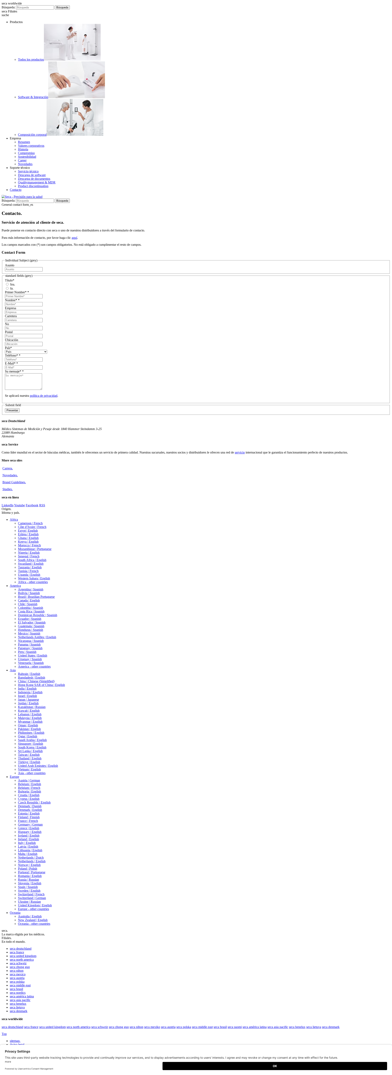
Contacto (15, 189)
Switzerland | (31, 894)
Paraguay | (30, 648)
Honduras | (30, 629)
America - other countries (34, 666)
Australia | (30, 916)
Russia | (28, 879)
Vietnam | (29, 769)
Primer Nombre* (17, 292)
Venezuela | (31, 663)
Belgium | (29, 784)
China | (36, 681)
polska (17, 981)
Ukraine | (29, 901)
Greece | (28, 828)
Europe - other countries (33, 909)
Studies (7, 489)
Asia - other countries (32, 773)
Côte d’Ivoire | (32, 527)
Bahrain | (29, 674)
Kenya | (28, 541)
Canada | (29, 600)
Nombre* (12, 300)
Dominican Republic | (37, 615)
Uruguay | (30, 659)
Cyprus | (28, 798)
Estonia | (29, 813)
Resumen (24, 142)
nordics (18, 992)
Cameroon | (30, 523)
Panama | (29, 644)
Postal (9, 332)
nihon (16, 970)
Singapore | (30, 743)
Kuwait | (29, 710)
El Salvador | (32, 622)
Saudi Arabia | (32, 740)
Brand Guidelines (14, 482)
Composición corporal (32, 134)
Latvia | (28, 846)
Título (9, 280)
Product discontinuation (33, 186)
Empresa (10, 308)
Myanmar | (30, 721)
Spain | (28, 887)
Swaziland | (30, 563)
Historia (23, 149)
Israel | (27, 696)
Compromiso (26, 153)
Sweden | (29, 890)
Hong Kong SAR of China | (41, 685)
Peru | (27, 652)
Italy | (27, 843)
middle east (20, 985)
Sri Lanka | (30, 751)
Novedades (25, 164)
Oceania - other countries (34, 923)
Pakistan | (29, 729)
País (8, 348)
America (15, 585)
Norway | (29, 865)
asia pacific (20, 1000)
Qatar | (27, 736)
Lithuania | (30, 850)
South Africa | (32, 560)
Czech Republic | (34, 802)
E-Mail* (11, 363)
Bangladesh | (31, 677)
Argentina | (30, 589)
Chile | (27, 604)
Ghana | (28, 538)
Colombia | (30, 607)
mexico (18, 974)
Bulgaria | (29, 791)
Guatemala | (31, 626)
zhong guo (20, 967)
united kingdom (23, 956)
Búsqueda (62, 7)
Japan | (28, 699)
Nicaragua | (31, 641)
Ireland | (28, 839)
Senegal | (28, 556)
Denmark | (29, 806)
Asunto (9, 265)
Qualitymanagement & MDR (37, 182)
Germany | (30, 824)
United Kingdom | (35, 905)
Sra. (12, 284)
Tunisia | (28, 571)
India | (27, 688)
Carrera (7, 468)
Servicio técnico (28, 171)
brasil (16, 989)
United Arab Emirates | (38, 765)
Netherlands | (31, 857)
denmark (18, 1011)
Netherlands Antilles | (37, 637)
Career (22, 160)
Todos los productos (31, 59)
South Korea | (32, 747)
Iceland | (28, 835)
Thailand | (29, 758)
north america (22, 959)
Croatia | (28, 795)
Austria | (29, 780)
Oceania (15, 912)
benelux (18, 1003)
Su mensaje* (14, 371)
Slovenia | (29, 883)
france (17, 952)
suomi (235, 1027)
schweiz (18, 963)
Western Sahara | (34, 578)
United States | (32, 655)
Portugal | (31, 872)
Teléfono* (12, 355)
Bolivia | (29, 593)
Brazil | (36, 596)
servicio (240, 452)
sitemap (15, 1041)
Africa (14, 519)
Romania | (30, 876)
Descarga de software (32, 175)
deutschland (20, 948)
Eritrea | (28, 534)
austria (17, 978)
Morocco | (29, 545)
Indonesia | (30, 692)
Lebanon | (29, 714)
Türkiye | (29, 762)
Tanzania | (30, 567)
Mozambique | (34, 549)
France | (28, 821)
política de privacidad (43, 395)
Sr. (11, 288)
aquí (74, 237)
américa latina (22, 996)
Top (4, 1034)
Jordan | (28, 703)
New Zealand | (33, 920)
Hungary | (29, 832)
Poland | (27, 868)
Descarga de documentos (34, 178)
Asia (13, 670)
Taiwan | (29, 754)
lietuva (17, 1007)
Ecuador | (29, 618)
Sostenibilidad (27, 156)
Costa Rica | (31, 611)
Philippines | (31, 732)
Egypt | (28, 530)
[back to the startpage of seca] (22, 196)
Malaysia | (30, 718)
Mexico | (29, 633)
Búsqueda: (8, 7)
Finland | (29, 817)
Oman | (28, 725)
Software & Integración (33, 97)
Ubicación (11, 340)
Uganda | (29, 574)
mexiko (152, 1027)
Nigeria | (29, 552)
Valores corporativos (31, 145)
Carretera (11, 316)
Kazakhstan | (32, 707)
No (7, 324)
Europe (14, 776)
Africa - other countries (33, 582)
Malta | (27, 854)
